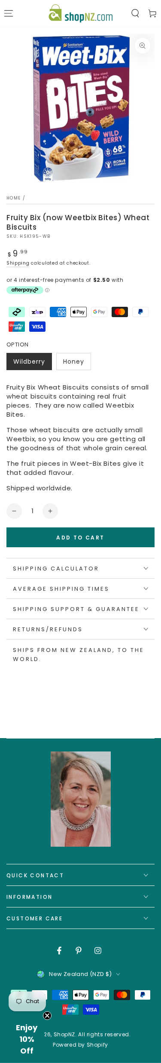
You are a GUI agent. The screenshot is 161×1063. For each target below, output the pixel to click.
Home (13, 198)
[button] (135, 13)
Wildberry (32, 363)
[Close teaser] (47, 1015)
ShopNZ (65, 1034)
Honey (77, 363)
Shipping (18, 263)
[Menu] (8, 13)
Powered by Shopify (80, 1044)
